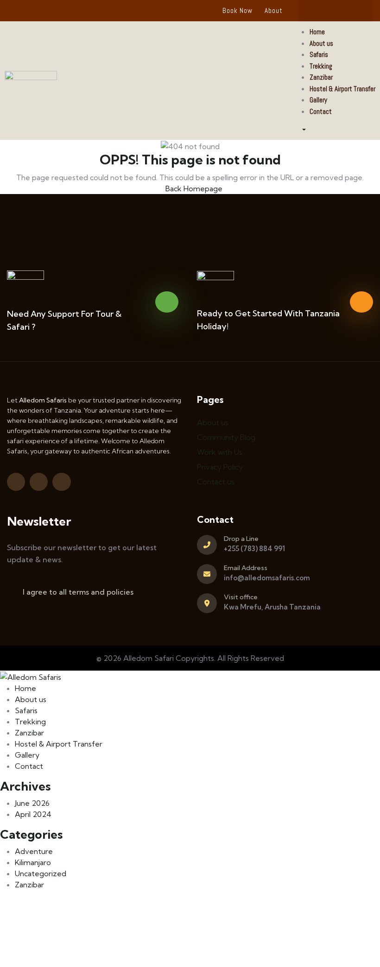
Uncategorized (40, 873)
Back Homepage (193, 188)
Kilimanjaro (33, 862)
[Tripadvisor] (335, 10)
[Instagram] (353, 10)
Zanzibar (29, 884)
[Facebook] (317, 10)
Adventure (34, 851)
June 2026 (32, 803)
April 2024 (33, 814)
